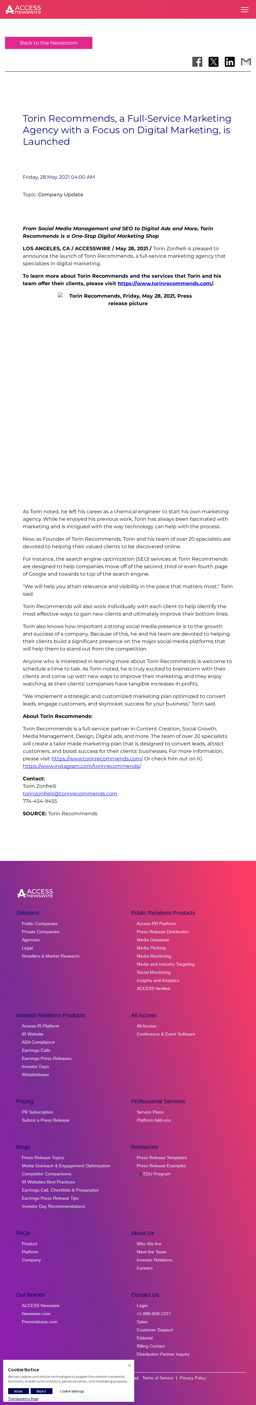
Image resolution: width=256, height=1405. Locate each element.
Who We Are (149, 1243)
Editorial (145, 1337)
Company (31, 1259)
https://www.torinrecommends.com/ (165, 283)
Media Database (153, 939)
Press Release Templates (162, 1157)
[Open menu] (245, 9)
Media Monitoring (154, 956)
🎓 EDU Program (154, 1173)
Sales (142, 1321)
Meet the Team (151, 1251)
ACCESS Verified (153, 988)
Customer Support (155, 1329)
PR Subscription (37, 1112)
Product (29, 1243)
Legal (27, 947)
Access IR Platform (40, 1025)
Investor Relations (154, 1259)
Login (142, 1305)
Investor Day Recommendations (53, 1206)
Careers (145, 1268)
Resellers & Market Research (51, 956)
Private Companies (40, 931)
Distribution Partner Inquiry (163, 1354)
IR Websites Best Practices (48, 1181)
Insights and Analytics (158, 980)
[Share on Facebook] (197, 62)
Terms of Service (157, 1378)
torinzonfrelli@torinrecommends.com (70, 794)
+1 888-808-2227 (154, 1313)
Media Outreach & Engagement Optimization (66, 1165)
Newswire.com (36, 1313)
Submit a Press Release (45, 1120)
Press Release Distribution (163, 931)
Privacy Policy (193, 1378)
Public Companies (39, 923)
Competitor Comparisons (46, 1173)
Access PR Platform (156, 923)
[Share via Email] (246, 62)
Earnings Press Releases (46, 1058)
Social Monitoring (154, 972)
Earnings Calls (36, 1050)
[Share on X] (214, 62)
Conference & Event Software (166, 1034)
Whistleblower (35, 1074)
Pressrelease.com (39, 1321)
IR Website (32, 1034)
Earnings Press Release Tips (50, 1198)
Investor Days (35, 1066)
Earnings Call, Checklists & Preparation (60, 1190)
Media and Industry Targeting (165, 964)
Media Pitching (151, 947)
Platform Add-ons (154, 1120)
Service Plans (150, 1112)
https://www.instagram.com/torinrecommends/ (81, 766)
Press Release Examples (161, 1165)
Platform (30, 1251)
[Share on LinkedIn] (230, 62)
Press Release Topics (43, 1157)
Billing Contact (151, 1346)
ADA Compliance (38, 1042)
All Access (146, 1025)
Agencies (31, 939)
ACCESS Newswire (41, 1305)
